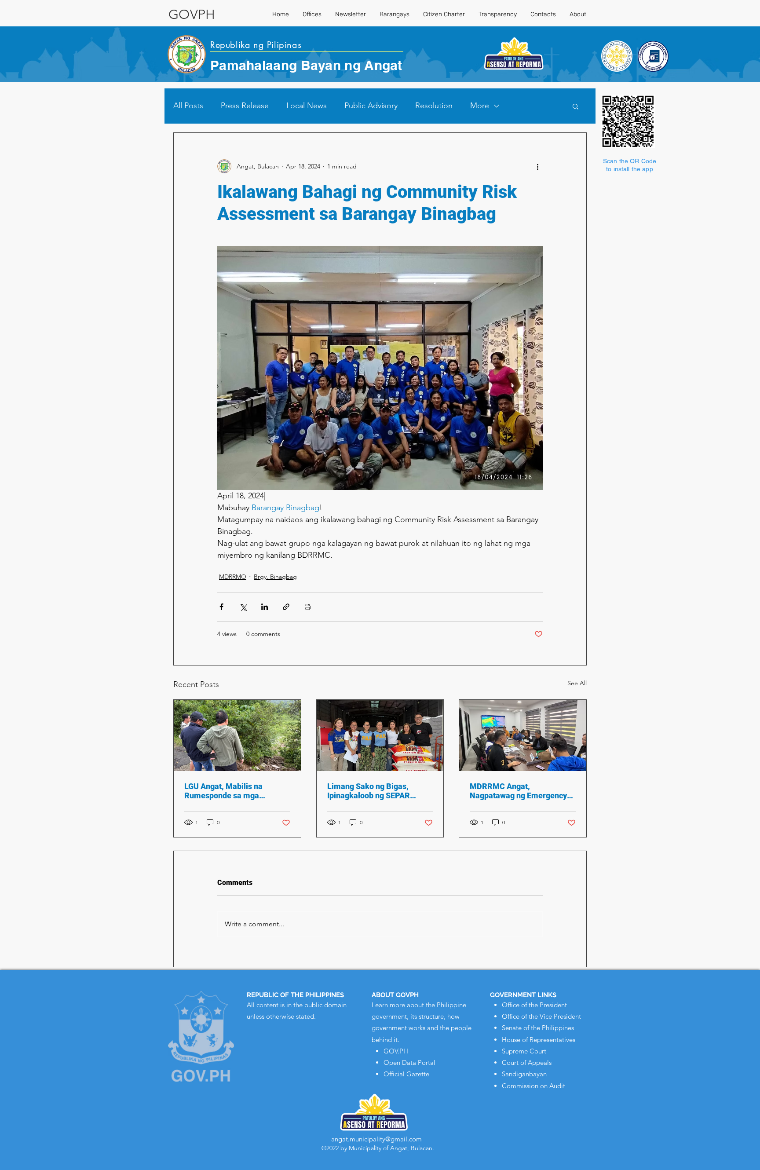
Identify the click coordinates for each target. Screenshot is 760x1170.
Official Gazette (406, 1074)
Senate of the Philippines (538, 1028)
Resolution (434, 105)
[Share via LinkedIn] (264, 607)
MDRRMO (232, 577)
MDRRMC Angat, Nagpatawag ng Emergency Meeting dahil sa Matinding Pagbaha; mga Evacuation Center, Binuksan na (518, 791)
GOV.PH (396, 1051)
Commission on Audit (533, 1086)
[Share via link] (286, 607)
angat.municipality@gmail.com (376, 1139)
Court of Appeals (527, 1062)
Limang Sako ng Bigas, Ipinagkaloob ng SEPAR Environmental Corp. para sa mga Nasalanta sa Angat (377, 791)
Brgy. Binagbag (275, 577)
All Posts (188, 105)
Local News (306, 105)
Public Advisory (371, 105)
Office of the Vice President (541, 1016)
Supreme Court (524, 1051)
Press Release (245, 105)
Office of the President (534, 1005)
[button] (575, 106)
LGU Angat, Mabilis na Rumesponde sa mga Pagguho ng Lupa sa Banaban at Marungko (236, 791)
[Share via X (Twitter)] (243, 607)
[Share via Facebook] (221, 607)
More (479, 105)
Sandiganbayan (524, 1074)
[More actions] (537, 166)
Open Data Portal (409, 1062)
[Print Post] (307, 607)
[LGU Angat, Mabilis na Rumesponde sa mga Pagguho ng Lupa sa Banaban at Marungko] (237, 735)
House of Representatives (538, 1039)
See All (577, 683)
